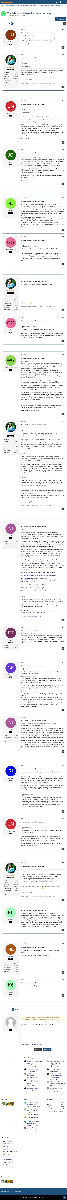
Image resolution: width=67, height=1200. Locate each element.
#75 (63, 765)
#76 (63, 818)
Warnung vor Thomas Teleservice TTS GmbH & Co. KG (34, 1110)
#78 (63, 907)
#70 (63, 421)
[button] (25, 1044)
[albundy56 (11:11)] (7, 1104)
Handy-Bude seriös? (32, 1117)
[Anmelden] (60, 2)
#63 (63, 101)
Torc (28, 1066)
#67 (63, 278)
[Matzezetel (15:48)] (12, 1104)
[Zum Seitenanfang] (64, 1197)
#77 (63, 862)
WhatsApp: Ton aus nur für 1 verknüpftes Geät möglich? (34, 1081)
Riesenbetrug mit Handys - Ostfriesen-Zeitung (33, 585)
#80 (63, 979)
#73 (63, 662)
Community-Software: (33, 1197)
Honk (51, 1066)
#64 (63, 149)
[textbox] (42, 1034)
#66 (63, 237)
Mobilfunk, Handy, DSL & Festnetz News (43, 83)
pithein (28, 1077)
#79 (63, 944)
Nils (35, 616)
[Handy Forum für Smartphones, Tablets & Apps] (6, 2)
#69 (63, 355)
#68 (63, 317)
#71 (63, 523)
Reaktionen (6, 72)
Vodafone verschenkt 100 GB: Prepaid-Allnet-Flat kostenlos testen (57, 1075)
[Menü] (65, 2)
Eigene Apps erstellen (33, 1069)
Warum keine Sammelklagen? (29, 139)
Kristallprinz (62, 1111)
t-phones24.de (31, 1128)
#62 (63, 54)
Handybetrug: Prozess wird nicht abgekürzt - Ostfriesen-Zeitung (38, 575)
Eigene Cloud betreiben (33, 1088)
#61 (63, 29)
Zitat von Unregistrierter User (32, 110)
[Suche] (56, 2)
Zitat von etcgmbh (29, 794)
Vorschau (37, 1049)
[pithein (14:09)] (4, 1104)
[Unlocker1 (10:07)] (10, 1104)
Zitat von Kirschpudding (31, 246)
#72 (63, 627)
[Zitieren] (63, 47)
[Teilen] (64, 23)
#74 (63, 717)
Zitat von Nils (28, 827)
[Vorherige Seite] (2, 23)
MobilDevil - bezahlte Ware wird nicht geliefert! (34, 588)
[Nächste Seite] (20, 23)
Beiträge (6, 74)
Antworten (47, 1049)
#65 (63, 198)
